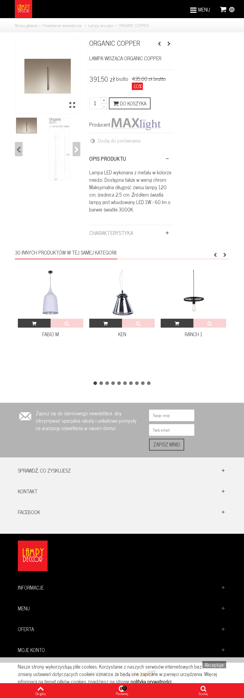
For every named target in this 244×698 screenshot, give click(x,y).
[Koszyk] (223, 9)
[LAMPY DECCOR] (23, 8)
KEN (122, 334)
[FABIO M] (50, 294)
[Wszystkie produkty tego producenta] (136, 124)
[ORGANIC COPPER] (47, 76)
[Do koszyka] (34, 323)
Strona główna (26, 25)
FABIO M (50, 334)
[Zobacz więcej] (67, 323)
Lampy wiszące (100, 25)
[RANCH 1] (193, 294)
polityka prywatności (151, 681)
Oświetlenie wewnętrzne (63, 25)
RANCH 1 (193, 334)
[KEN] (122, 294)
